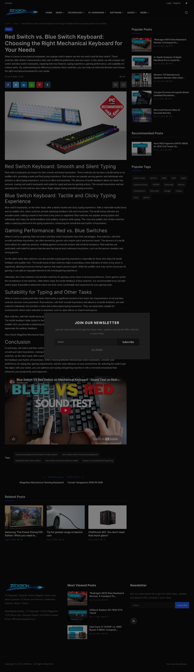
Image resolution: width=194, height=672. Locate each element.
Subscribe (128, 342)
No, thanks (97, 349)
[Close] (145, 316)
